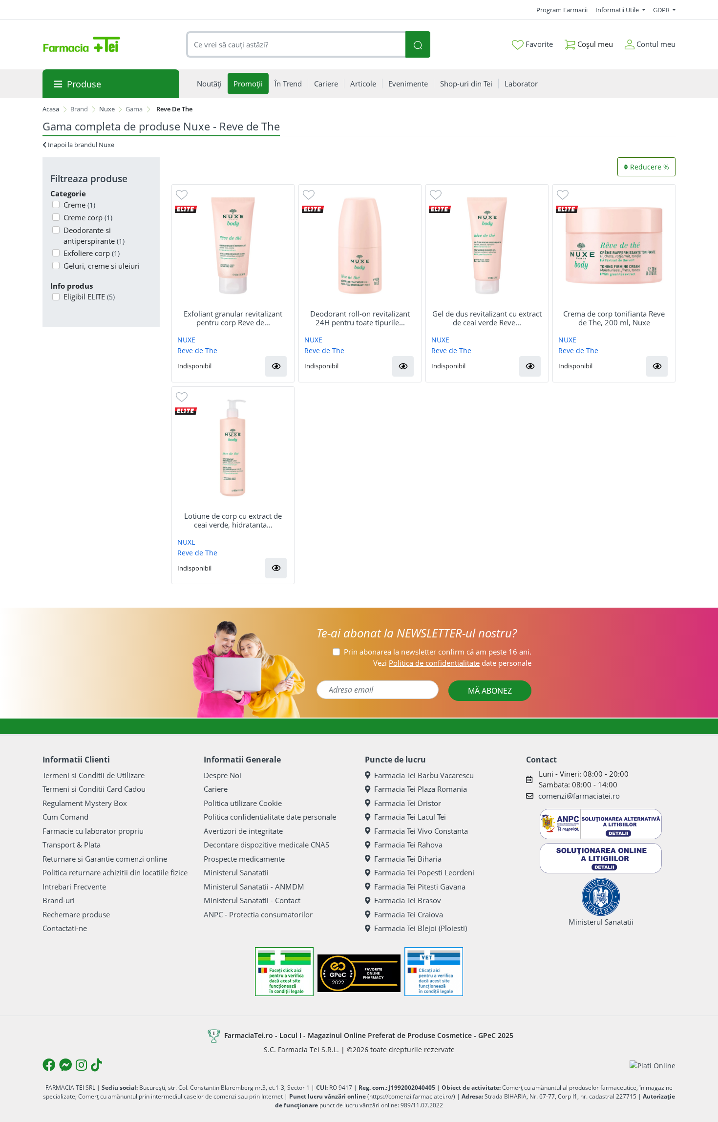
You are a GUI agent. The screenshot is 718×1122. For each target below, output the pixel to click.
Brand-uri (58, 900)
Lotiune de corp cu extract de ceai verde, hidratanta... (233, 520)
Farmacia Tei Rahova (408, 844)
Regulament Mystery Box (84, 803)
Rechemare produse (76, 914)
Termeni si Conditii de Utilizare (93, 775)
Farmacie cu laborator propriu (93, 831)
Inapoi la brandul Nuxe (80, 144)
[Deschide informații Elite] (186, 208)
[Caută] (417, 44)
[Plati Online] (653, 1065)
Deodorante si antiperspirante (94, 235)
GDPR (662, 9)
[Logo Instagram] (81, 1064)
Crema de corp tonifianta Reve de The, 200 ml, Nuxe (614, 318)
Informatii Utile (617, 9)
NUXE (186, 339)
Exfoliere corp (91, 253)
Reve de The (197, 350)
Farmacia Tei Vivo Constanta (421, 831)
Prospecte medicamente (244, 859)
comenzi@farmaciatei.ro (579, 796)
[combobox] (296, 44)
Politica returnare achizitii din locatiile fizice (115, 872)
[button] (276, 366)
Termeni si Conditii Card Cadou (94, 789)
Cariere (216, 789)
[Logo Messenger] (65, 1064)
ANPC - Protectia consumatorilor (258, 914)
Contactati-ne (64, 928)
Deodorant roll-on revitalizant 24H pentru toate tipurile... (360, 318)
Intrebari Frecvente (74, 886)
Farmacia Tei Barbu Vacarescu (424, 775)
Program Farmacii (562, 9)
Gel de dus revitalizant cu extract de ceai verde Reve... (487, 318)
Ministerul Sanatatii (236, 872)
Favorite (538, 44)
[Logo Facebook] (48, 1064)
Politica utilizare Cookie (243, 803)
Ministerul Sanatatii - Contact (252, 900)
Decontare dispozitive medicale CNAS (266, 844)
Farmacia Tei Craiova (408, 914)
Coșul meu (594, 44)
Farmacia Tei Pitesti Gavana (419, 886)
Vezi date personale (452, 663)
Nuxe (107, 109)
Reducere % (648, 166)
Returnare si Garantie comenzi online (104, 859)
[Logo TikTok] (96, 1064)
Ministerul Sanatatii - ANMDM (254, 886)
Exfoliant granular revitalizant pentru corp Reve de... (233, 318)
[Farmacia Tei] (81, 44)
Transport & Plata (71, 844)
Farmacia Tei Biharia (408, 859)
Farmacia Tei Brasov (407, 900)
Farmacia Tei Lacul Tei (410, 817)
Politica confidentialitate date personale (270, 817)
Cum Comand (65, 817)
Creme (79, 205)
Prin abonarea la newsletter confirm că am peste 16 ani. (437, 651)
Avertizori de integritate (243, 831)
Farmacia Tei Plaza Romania (420, 789)
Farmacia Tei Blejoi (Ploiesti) (420, 928)
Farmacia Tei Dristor (407, 803)
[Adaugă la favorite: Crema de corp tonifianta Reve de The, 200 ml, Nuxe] (563, 194)
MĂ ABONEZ (490, 690)
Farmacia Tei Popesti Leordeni (424, 872)
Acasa (50, 109)
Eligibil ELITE (89, 296)
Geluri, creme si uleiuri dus (101, 271)
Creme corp (87, 217)
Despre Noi (222, 775)
